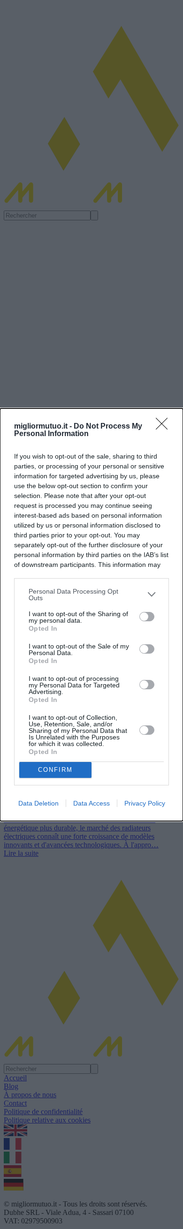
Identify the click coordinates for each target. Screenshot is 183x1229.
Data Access (91, 803)
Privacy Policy (144, 803)
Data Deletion (38, 803)
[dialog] (91, 614)
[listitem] (91, 594)
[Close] (165, 427)
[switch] (146, 616)
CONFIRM (55, 769)
